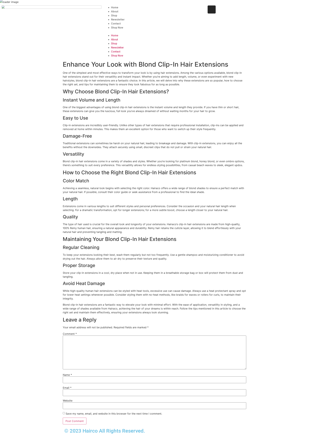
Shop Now (117, 27)
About (114, 11)
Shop (114, 15)
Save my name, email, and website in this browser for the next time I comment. (114, 413)
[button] (154, 31)
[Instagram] (212, 9)
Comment (70, 333)
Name (67, 375)
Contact (116, 23)
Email (67, 387)
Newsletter (118, 19)
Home (114, 7)
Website (67, 400)
